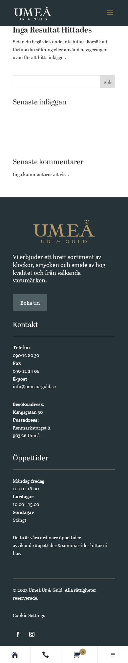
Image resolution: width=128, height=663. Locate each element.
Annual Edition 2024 (34, 144)
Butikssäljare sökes (32, 113)
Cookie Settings (29, 615)
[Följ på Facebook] (18, 634)
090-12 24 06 (26, 370)
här (16, 553)
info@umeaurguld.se (34, 386)
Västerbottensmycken (35, 134)
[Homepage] (15, 655)
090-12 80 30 (26, 355)
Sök (108, 82)
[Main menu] (113, 655)
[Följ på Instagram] (32, 634)
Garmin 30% (25, 124)
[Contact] (45, 655)
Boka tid (30, 302)
